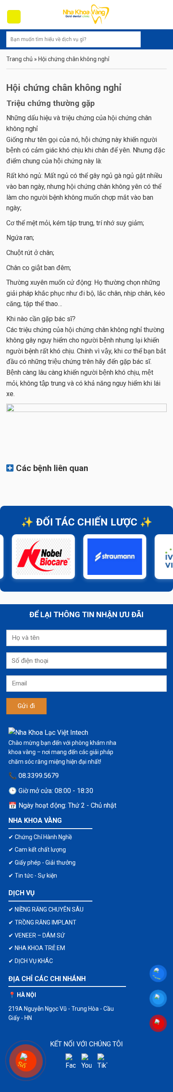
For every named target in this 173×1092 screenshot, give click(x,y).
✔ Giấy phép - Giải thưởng (42, 862)
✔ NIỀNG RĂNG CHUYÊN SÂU (46, 909)
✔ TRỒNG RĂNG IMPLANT (42, 922)
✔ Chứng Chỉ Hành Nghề (40, 837)
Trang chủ (19, 59)
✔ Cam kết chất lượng (37, 849)
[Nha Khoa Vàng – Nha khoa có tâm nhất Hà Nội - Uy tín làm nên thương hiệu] (86, 14)
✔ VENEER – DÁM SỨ (36, 935)
